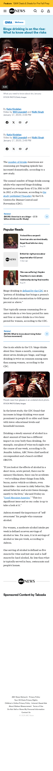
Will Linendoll (20, 111)
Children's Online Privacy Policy (17, 703)
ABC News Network (20, 697)
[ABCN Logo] (17, 11)
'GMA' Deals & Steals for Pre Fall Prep (26, 3)
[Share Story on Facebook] (7, 122)
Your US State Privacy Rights (26, 700)
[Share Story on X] (13, 122)
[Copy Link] (26, 122)
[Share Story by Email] (20, 122)
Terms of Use (38, 706)
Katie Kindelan (13, 109)
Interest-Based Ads (39, 703)
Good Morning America (17, 497)
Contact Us (25, 712)
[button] (5, 10)
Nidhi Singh (38, 111)
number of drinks (17, 161)
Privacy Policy (34, 697)
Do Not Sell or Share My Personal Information (25, 709)
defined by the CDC (32, 290)
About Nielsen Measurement (20, 706)
